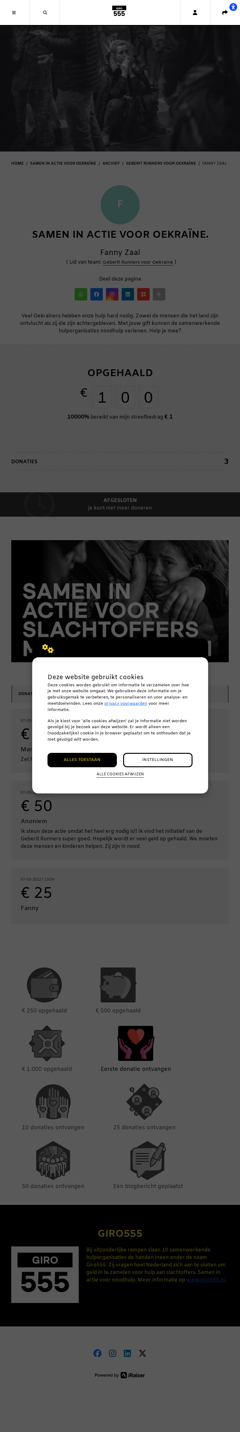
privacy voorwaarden (125, 703)
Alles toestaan (82, 760)
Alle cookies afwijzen (120, 774)
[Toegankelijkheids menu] (233, 7)
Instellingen (157, 760)
